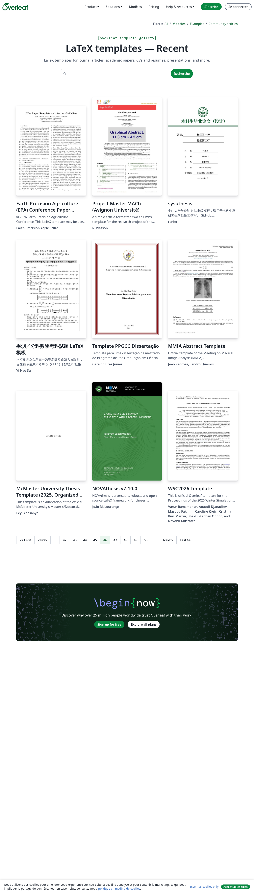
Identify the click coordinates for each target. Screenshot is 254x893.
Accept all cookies (235, 887)
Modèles (179, 24)
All (166, 24)
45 (95, 540)
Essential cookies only (204, 886)
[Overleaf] (15, 6)
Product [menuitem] (91, 7)
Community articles (223, 24)
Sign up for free (109, 624)
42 (64, 540)
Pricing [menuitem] (154, 7)
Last (185, 540)
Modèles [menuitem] (135, 7)
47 (115, 540)
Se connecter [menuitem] (238, 7)
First (25, 540)
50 (145, 540)
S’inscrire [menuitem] (211, 7)
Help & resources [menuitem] (179, 7)
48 (125, 540)
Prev (42, 540)
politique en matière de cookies (119, 888)
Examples (197, 24)
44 (85, 540)
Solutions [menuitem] (113, 7)
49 (135, 540)
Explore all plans (143, 624)
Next (168, 540)
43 (75, 540)
